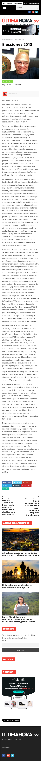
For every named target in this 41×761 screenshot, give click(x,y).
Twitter (18, 482)
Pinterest (27, 485)
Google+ (28, 482)
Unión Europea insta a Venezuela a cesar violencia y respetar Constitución (32, 507)
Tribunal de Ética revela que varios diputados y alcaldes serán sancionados (9, 507)
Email (4, 641)
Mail (6, 489)
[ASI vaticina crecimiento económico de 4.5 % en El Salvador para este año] (20, 539)
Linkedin (8, 485)
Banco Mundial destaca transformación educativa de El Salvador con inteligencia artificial (19, 619)
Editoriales (10, 39)
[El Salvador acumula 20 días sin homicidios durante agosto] (20, 571)
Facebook (7, 482)
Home (4, 39)
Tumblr (17, 485)
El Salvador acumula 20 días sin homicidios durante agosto (17, 586)
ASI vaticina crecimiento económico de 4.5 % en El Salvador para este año (20, 554)
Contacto (6, 748)
